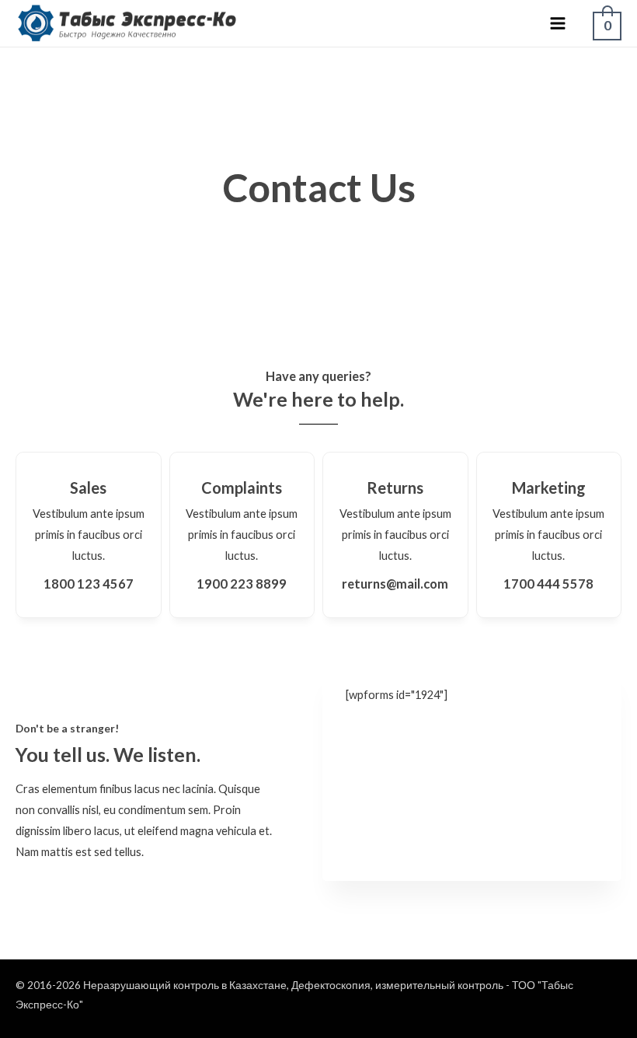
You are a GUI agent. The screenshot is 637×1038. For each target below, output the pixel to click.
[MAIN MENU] (557, 23)
